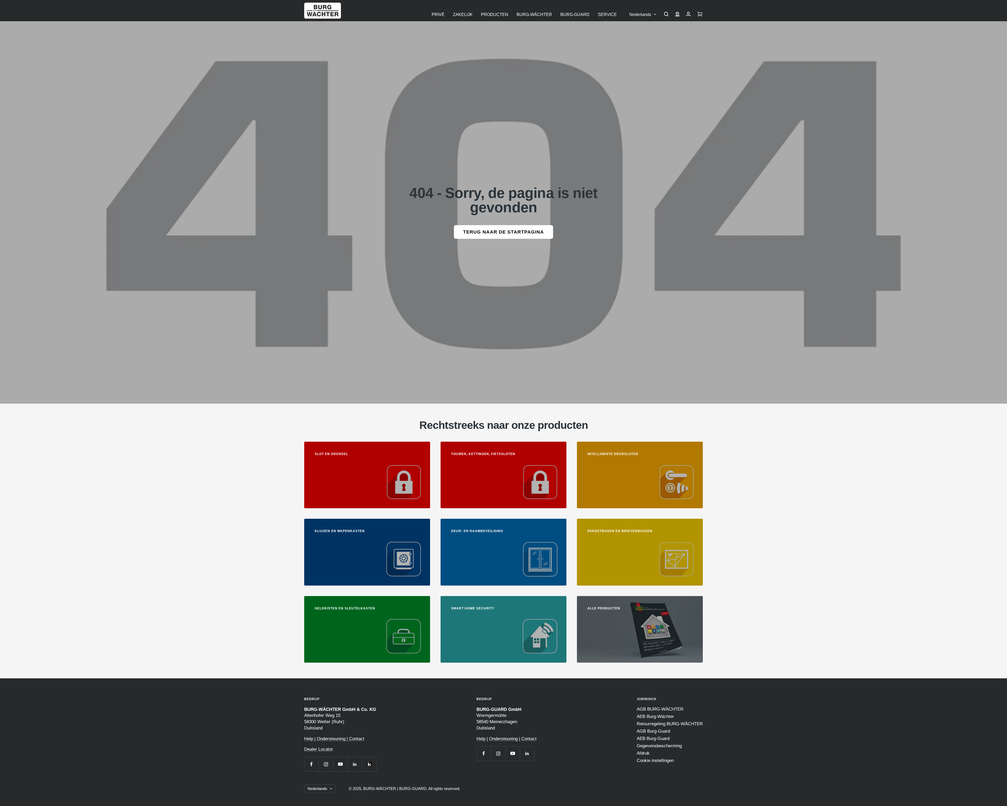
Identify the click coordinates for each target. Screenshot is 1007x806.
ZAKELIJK (463, 14)
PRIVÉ (438, 14)
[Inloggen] (688, 15)
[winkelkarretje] (700, 15)
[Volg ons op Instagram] (326, 764)
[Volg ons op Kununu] (369, 764)
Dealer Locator (318, 749)
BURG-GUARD (575, 14)
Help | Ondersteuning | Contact (334, 738)
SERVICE (607, 14)
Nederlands (640, 14)
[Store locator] (677, 15)
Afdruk (643, 753)
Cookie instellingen (655, 760)
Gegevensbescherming (659, 745)
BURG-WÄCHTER (534, 14)
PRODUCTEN (494, 14)
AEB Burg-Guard (653, 738)
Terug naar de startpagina (503, 232)
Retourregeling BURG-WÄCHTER (670, 723)
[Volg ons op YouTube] (340, 764)
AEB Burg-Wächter (655, 716)
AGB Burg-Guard (653, 731)
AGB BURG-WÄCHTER (660, 709)
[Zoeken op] (666, 15)
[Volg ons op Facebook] (311, 764)
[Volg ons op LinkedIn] (354, 764)
